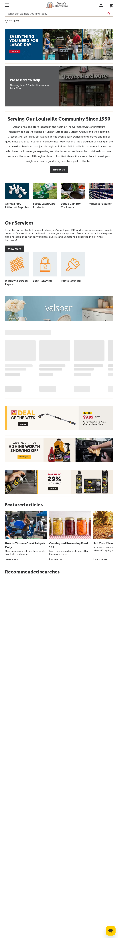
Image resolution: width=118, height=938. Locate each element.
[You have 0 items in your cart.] (111, 5)
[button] (101, 5)
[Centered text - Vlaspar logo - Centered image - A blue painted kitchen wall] (59, 308)
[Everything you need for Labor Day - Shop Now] (59, 44)
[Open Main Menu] (7, 5)
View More (14, 248)
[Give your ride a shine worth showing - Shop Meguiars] (59, 450)
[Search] (109, 13)
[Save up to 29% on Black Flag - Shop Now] (59, 482)
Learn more (11, 559)
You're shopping (12, 20)
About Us (59, 169)
